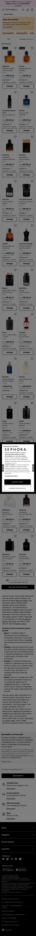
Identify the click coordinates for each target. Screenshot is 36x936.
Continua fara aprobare (11, 446)
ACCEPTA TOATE (17, 482)
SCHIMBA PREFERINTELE (17, 488)
